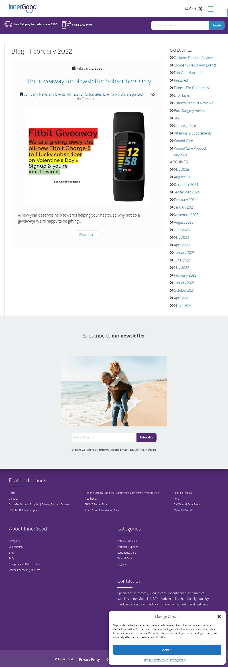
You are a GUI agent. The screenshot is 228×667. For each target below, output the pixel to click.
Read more (87, 234)
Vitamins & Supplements (193, 133)
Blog (11, 552)
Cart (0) (195, 8)
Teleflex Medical (183, 492)
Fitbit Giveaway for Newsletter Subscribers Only (87, 81)
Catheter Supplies (127, 546)
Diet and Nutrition (188, 72)
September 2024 (187, 192)
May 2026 (181, 169)
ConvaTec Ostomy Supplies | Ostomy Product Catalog (39, 504)
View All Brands (183, 510)
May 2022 (181, 267)
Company (14, 541)
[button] (219, 616)
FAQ (11, 558)
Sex (176, 118)
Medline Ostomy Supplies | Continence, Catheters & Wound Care (121, 492)
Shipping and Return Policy (25, 564)
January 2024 (184, 207)
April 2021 (181, 297)
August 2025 (183, 177)
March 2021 (182, 305)
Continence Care (126, 552)
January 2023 (184, 252)
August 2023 (183, 222)
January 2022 (184, 282)
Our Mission (16, 546)
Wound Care (183, 140)
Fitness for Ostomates (84, 94)
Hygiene (122, 564)
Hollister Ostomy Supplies (24, 510)
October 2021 (184, 290)
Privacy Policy (178, 660)
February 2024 (185, 199)
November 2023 (186, 214)
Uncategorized (131, 94)
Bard (12, 492)
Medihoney (90, 498)
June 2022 (182, 260)
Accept (167, 650)
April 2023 (182, 245)
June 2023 (182, 229)
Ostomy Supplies (127, 541)
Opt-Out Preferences (156, 660)
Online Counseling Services (24, 570)
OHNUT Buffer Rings (96, 504)
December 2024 (186, 184)
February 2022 (185, 275)
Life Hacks (111, 94)
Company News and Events (45, 94)
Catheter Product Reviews (194, 57)
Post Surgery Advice (189, 110)
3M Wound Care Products (189, 504)
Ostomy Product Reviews (193, 102)
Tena (176, 498)
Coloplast (14, 498)
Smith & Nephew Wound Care (101, 510)
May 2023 (181, 237)
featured (181, 80)
